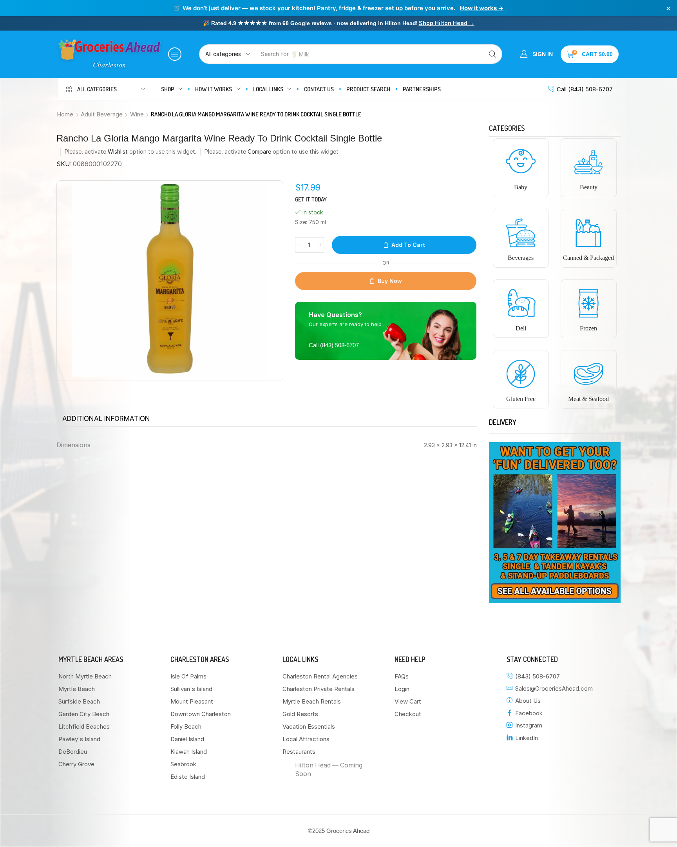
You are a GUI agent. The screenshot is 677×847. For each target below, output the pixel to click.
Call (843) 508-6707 (585, 89)
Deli (521, 328)
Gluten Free (521, 398)
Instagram (528, 725)
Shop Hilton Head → (446, 23)
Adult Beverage (102, 114)
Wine (137, 114)
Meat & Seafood (588, 398)
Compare (259, 151)
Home (65, 114)
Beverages (521, 257)
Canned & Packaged (588, 257)
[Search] (492, 54)
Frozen (588, 328)
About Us (528, 700)
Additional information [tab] (106, 419)
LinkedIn (526, 738)
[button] (174, 54)
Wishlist (118, 151)
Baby (520, 187)
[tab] (106, 418)
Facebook (529, 713)
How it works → (481, 8)
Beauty (588, 187)
